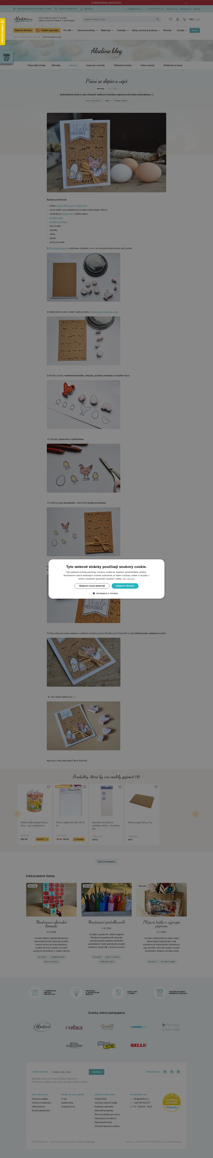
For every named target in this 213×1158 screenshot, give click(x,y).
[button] (106, 593)
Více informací (129, 578)
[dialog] (106, 579)
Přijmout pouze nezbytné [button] (92, 586)
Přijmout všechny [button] (125, 586)
